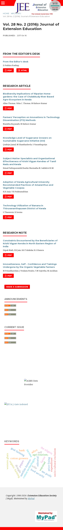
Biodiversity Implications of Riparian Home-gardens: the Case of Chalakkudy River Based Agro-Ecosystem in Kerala (28, 96)
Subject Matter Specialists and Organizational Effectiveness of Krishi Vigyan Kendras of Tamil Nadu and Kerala (29, 161)
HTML (24, 70)
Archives (16, 13)
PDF (9, 70)
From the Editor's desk (15, 61)
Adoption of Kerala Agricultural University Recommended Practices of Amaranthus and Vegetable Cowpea (28, 185)
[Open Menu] (3, 3)
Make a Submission (17, 287)
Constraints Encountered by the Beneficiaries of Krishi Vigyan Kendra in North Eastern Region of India (30, 243)
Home (6, 13)
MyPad (31, 498)
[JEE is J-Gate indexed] (16, 404)
